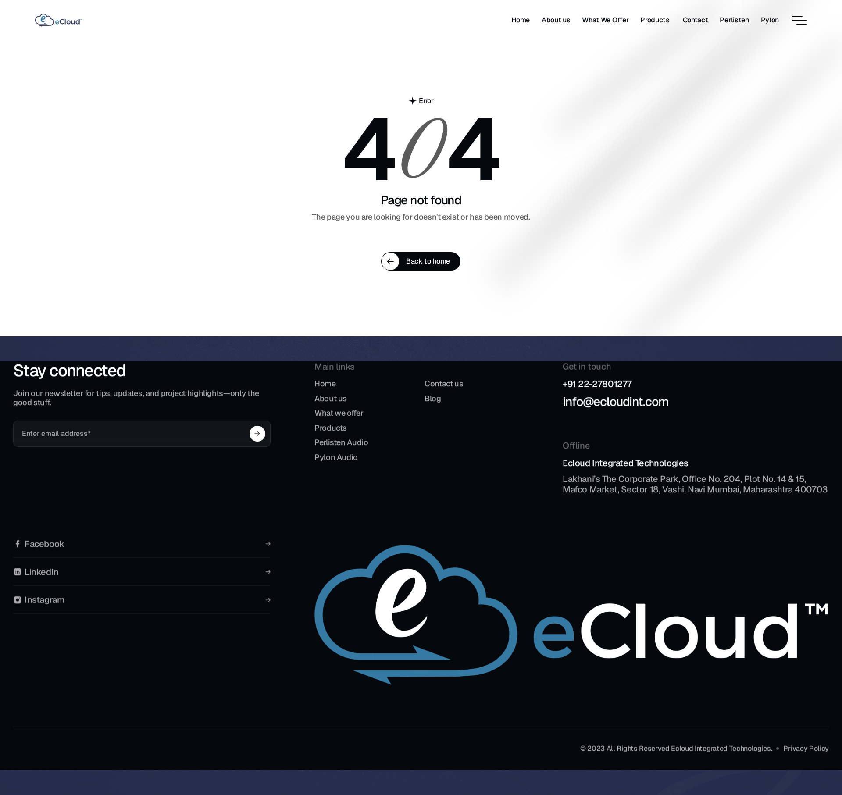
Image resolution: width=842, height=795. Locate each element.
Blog (433, 398)
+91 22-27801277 (597, 384)
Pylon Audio (336, 457)
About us (330, 398)
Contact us (444, 383)
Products (330, 428)
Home (325, 383)
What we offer (338, 413)
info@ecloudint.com (616, 402)
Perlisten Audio (341, 443)
